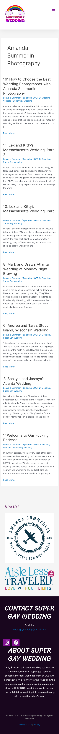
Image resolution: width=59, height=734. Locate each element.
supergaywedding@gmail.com (29, 629)
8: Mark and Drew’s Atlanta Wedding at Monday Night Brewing (26, 269)
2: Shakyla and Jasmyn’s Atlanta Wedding (23, 381)
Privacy (36, 724)
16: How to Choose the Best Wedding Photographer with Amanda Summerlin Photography (27, 86)
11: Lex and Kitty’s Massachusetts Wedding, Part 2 (28, 150)
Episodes (27, 98)
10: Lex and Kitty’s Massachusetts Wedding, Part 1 (28, 211)
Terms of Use (25, 724)
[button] (53, 10)
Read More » (9, 133)
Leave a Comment (12, 98)
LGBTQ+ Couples (41, 159)
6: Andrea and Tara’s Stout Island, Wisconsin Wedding (25, 327)
